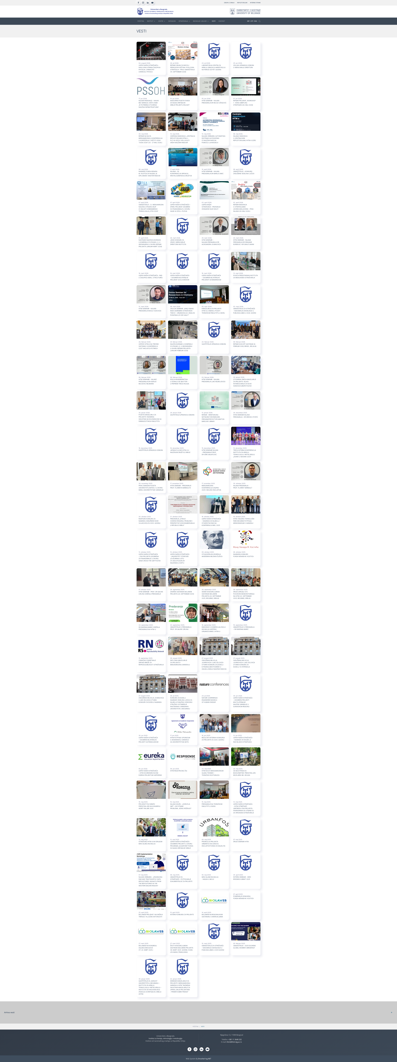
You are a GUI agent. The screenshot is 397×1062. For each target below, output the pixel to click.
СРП (252, 21)
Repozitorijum (242, 2)
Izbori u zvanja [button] (229, 2)
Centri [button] (160, 21)
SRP (248, 21)
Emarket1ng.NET (204, 1059)
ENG (255, 21)
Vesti (213, 21)
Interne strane (255, 2)
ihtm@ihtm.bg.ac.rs (234, 1042)
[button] (259, 21)
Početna (141, 21)
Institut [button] (150, 21)
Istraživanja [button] (183, 21)
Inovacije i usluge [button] (200, 21)
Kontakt (222, 21)
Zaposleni (172, 21)
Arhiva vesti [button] (9, 1012)
